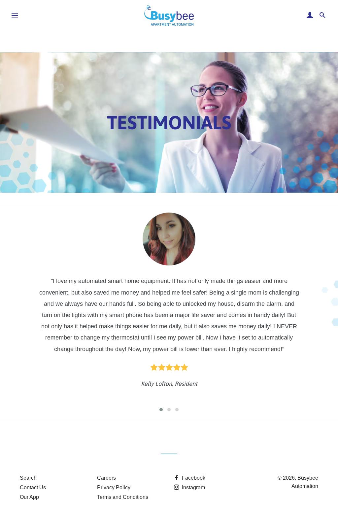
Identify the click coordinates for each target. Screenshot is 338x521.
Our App (29, 497)
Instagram (193, 487)
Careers (106, 478)
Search (28, 478)
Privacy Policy (113, 487)
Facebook (193, 478)
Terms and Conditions (122, 497)
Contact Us (33, 487)
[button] (161, 409)
